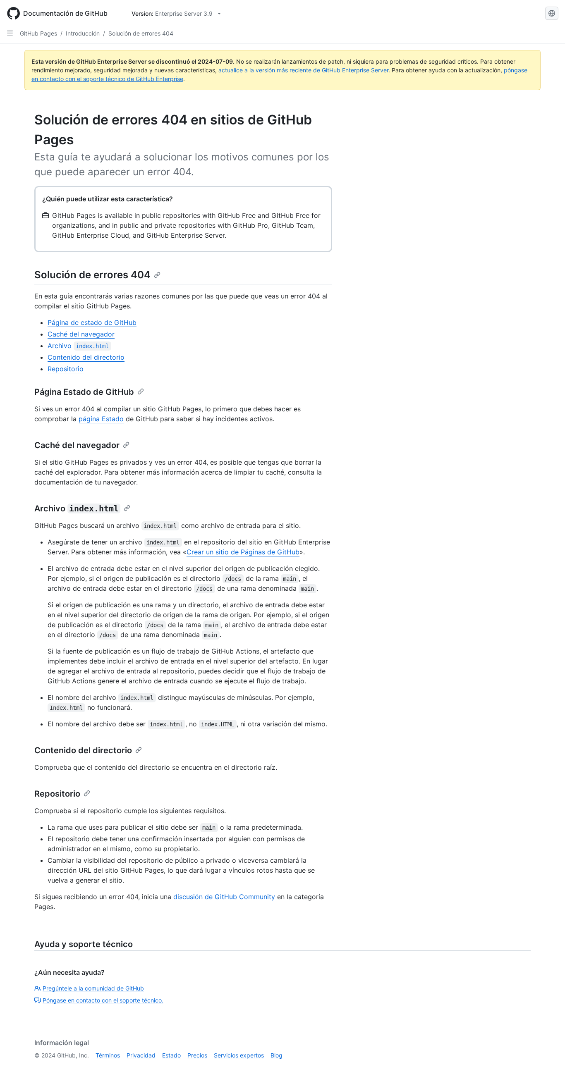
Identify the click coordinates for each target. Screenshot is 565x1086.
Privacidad (141, 1055)
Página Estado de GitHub (84, 392)
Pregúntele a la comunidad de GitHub (93, 988)
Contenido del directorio (86, 357)
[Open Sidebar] (10, 33)
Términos (108, 1055)
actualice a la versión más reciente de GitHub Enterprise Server (303, 70)
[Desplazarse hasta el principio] (547, 1068)
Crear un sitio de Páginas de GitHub (243, 552)
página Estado (101, 419)
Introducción (83, 33)
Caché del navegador (81, 334)
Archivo (78, 345)
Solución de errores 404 (140, 33)
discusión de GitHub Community (224, 897)
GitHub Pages (38, 33)
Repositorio (66, 369)
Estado (171, 1055)
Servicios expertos (239, 1055)
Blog (276, 1055)
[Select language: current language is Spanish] (551, 13)
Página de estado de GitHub (92, 322)
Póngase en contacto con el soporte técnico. (103, 1000)
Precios (197, 1055)
